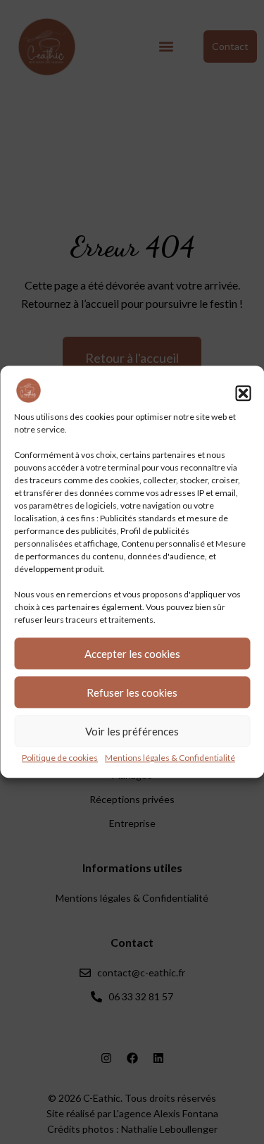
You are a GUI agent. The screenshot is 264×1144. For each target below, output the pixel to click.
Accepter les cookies (132, 653)
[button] (243, 393)
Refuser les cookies (132, 692)
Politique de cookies (60, 758)
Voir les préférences (132, 731)
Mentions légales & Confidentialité (170, 758)
